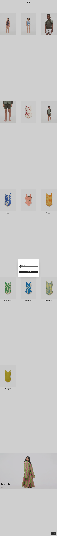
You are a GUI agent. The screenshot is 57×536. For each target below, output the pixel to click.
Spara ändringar (28, 271)
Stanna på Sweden (28, 274)
